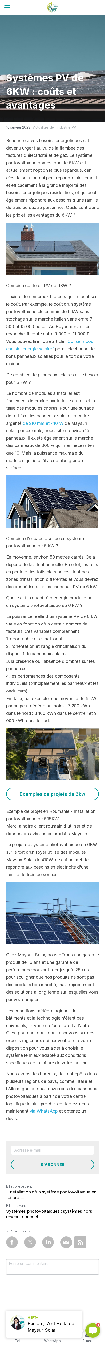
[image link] (52, 7)
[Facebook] (12, 1242)
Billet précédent (19, 1186)
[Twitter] (30, 1242)
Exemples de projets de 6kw (52, 794)
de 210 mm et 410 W (43, 423)
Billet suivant (16, 1205)
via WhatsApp (44, 1111)
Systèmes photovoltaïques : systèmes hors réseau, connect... (49, 1214)
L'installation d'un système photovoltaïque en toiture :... (51, 1194)
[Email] (66, 1242)
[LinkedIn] (48, 1242)
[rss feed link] (80, 1242)
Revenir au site (22, 1231)
